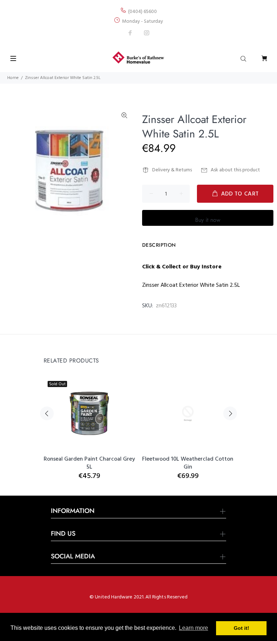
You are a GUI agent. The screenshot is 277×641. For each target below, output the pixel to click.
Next (230, 413)
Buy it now (207, 220)
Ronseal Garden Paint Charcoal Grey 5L (89, 463)
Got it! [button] (241, 628)
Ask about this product (235, 170)
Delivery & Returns (172, 170)
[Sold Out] (89, 413)
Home (13, 78)
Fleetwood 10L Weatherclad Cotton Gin (187, 463)
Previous (47, 413)
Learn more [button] (193, 628)
